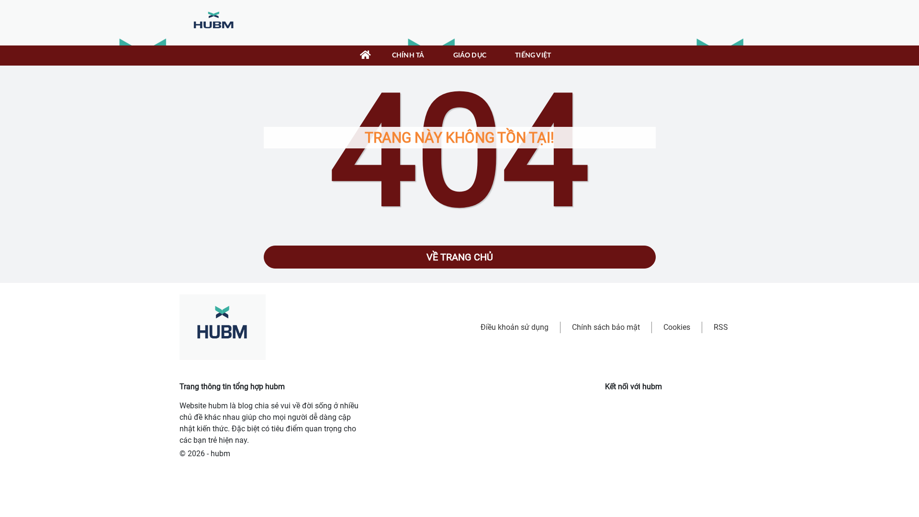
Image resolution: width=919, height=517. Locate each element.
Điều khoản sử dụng (515, 327)
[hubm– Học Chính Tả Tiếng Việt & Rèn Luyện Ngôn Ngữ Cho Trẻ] (214, 22)
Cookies (676, 327)
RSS (721, 327)
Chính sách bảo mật (606, 327)
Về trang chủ (459, 257)
